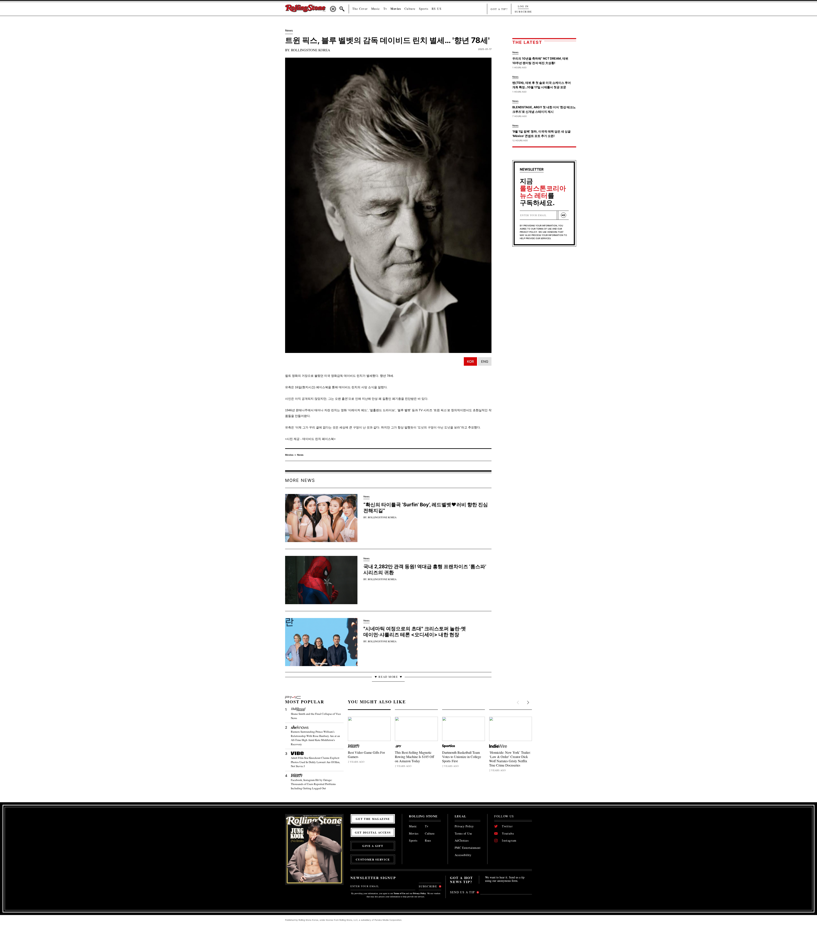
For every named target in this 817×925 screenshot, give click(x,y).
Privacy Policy (464, 826)
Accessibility (463, 855)
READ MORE (388, 677)
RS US (436, 9)
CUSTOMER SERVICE (373, 859)
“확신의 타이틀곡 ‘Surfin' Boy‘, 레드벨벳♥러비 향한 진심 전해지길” (425, 508)
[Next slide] (527, 703)
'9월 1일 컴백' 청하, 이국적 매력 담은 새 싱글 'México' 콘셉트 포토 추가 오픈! (541, 134)
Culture (410, 9)
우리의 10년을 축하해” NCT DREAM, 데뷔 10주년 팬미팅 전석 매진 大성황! (540, 61)
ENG (484, 361)
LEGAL (460, 816)
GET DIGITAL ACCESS (373, 832)
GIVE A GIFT (372, 846)
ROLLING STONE (423, 816)
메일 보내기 (563, 215)
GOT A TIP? (499, 9)
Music (375, 9)
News (300, 454)
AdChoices (462, 840)
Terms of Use (463, 833)
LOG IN (523, 6)
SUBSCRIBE (523, 11)
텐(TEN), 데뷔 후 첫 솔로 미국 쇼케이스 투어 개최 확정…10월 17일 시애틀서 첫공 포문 (541, 85)
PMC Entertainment (468, 848)
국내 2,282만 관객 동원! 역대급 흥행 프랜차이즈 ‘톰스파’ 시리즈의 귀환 (424, 569)
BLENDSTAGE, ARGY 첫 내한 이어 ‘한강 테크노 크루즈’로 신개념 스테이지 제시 (544, 109)
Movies (395, 8)
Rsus (428, 840)
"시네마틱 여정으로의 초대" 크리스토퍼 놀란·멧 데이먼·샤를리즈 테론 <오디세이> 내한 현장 (414, 632)
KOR (470, 361)
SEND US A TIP (462, 892)
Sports (423, 9)
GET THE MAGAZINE (373, 819)
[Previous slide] (518, 703)
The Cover (360, 9)
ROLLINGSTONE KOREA (310, 50)
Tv (385, 9)
